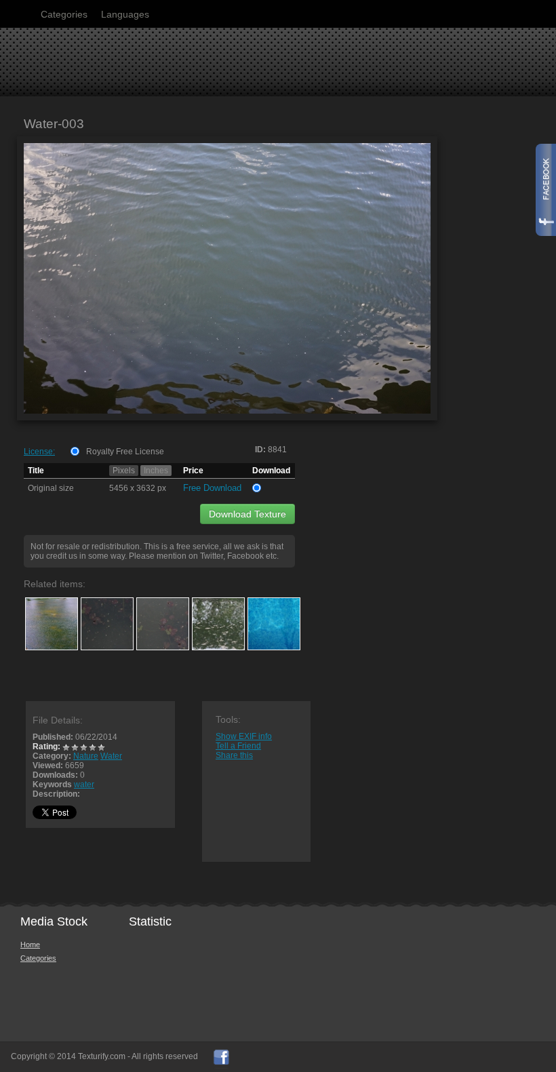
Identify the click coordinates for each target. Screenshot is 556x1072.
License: (39, 451)
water (84, 784)
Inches (156, 470)
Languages (125, 14)
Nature (85, 756)
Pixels (124, 470)
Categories (64, 14)
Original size (51, 488)
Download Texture (247, 514)
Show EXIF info (244, 736)
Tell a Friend (238, 746)
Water (111, 756)
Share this (234, 755)
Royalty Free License (125, 451)
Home (30, 944)
